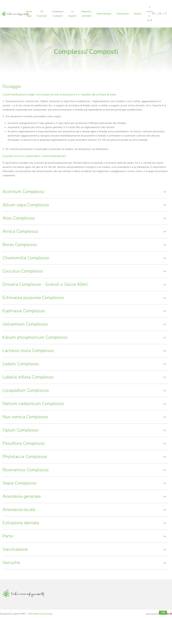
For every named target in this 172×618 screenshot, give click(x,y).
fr (153, 13)
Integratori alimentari (86, 13)
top (163, 612)
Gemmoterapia (104, 13)
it (166, 13)
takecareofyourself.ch (24, 594)
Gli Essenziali (42, 13)
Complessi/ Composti (57, 13)
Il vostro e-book (149, 14)
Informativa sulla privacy (40, 613)
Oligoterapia (122, 13)
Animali (137, 13)
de (159, 13)
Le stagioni (72, 13)
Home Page (29, 13)
